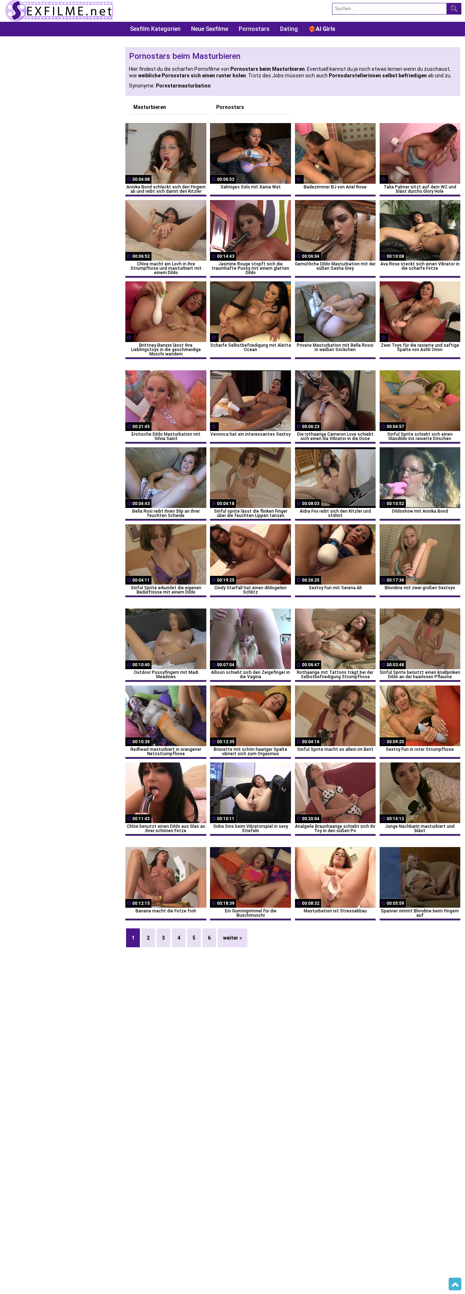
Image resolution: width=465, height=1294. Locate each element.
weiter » (232, 938)
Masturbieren (149, 107)
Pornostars (254, 28)
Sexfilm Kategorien (155, 28)
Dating (289, 28)
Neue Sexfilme (209, 28)
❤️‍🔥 (321, 28)
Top (455, 1284)
